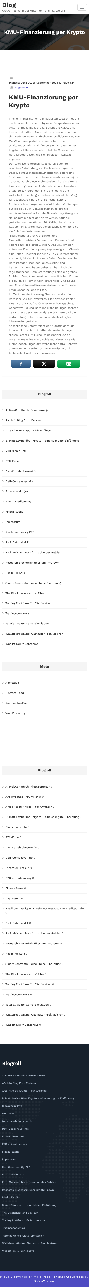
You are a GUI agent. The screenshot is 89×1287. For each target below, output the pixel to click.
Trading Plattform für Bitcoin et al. (28, 603)
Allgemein (21, 87)
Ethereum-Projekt (17, 491)
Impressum (12, 521)
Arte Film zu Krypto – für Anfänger (28, 430)
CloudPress (75, 1276)
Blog (9, 5)
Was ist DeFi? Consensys (21, 644)
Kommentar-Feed (17, 703)
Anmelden (12, 682)
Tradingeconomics (17, 613)
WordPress (41, 1276)
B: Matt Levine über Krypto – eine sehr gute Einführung (42, 440)
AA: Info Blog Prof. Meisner (23, 420)
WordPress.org (15, 713)
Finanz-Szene (14, 511)
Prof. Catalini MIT (16, 542)
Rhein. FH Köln (15, 572)
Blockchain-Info (16, 450)
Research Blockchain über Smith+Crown (32, 562)
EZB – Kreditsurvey (18, 501)
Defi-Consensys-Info (19, 481)
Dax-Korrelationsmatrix (21, 471)
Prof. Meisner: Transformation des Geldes (33, 552)
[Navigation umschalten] (82, 7)
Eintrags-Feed (14, 692)
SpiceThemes (44, 1281)
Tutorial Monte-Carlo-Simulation (27, 623)
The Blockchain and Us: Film (24, 593)
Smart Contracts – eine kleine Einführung (33, 583)
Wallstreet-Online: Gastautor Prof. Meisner (34, 633)
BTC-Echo (12, 461)
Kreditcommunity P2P (19, 532)
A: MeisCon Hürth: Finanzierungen (27, 410)
